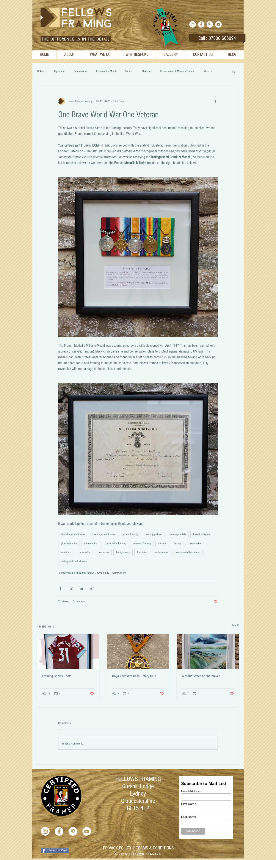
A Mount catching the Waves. (201, 676)
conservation (84, 552)
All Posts (41, 71)
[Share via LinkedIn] (81, 588)
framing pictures (154, 534)
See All (235, 625)
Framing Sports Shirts (56, 676)
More (206, 71)
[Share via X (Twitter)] (71, 588)
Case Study (103, 573)
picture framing (130, 534)
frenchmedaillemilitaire (188, 552)
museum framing (142, 543)
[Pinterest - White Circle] (210, 24)
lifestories (142, 552)
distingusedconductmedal (74, 561)
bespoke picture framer (73, 534)
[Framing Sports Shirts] (68, 651)
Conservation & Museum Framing (177, 71)
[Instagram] (192, 24)
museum (162, 543)
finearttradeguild (201, 534)
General (129, 71)
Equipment (59, 71)
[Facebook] (201, 24)
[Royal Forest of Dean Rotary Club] (138, 651)
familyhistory (123, 552)
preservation (195, 543)
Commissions (81, 71)
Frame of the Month (106, 71)
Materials (147, 71)
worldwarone (161, 552)
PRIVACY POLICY (117, 848)
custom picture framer (104, 534)
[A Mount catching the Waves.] (208, 651)
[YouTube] (218, 24)
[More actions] (215, 101)
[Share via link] (92, 588)
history (178, 543)
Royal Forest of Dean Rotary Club (134, 676)
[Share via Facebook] (60, 588)
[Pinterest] (73, 831)
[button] (234, 71)
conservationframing (115, 543)
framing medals (178, 534)
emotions (66, 552)
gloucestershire (69, 543)
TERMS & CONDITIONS (155, 848)
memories (104, 552)
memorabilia (90, 543)
